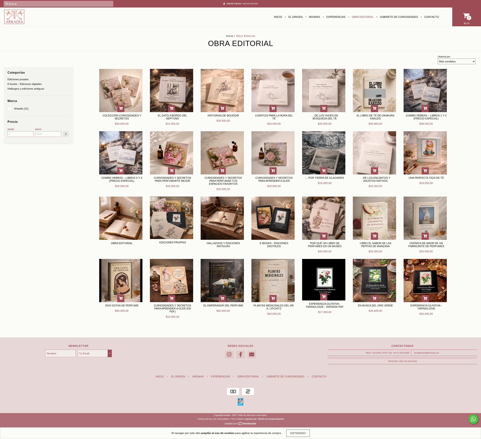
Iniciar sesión (250, 4)
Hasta (38, 129)
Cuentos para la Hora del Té (274, 117)
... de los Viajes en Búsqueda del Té (325, 117)
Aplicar (66, 134)
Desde (11, 129)
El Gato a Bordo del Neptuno (172, 117)
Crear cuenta (234, 4)
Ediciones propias (18, 79)
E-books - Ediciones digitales (25, 83)
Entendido (298, 433)
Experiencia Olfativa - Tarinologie (426, 307)
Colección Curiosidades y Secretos (122, 117)
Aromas (314, 16)
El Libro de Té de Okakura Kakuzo (375, 117)
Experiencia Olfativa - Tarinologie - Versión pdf (325, 305)
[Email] (251, 355)
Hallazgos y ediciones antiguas (26, 88)
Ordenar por (444, 56)
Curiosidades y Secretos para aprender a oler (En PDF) (172, 308)
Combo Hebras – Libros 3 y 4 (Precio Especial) (121, 179)
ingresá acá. (251, 419)
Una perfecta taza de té (426, 177)
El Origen (295, 16)
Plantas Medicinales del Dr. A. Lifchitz (273, 307)
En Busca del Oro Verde (375, 305)
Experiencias (335, 16)
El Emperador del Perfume (223, 305)
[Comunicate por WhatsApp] (473, 419)
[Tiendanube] (240, 424)
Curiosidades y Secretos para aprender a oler (274, 179)
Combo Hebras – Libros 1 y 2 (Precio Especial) (426, 117)
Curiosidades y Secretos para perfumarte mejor (172, 179)
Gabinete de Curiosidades (398, 16)
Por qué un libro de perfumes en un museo (325, 245)
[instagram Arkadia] (229, 355)
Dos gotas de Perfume (121, 305)
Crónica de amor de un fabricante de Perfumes (426, 245)
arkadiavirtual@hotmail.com (426, 353)
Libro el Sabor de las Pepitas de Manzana (375, 245)
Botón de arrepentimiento (271, 419)
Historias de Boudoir (223, 115)
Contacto (431, 16)
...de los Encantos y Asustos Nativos (375, 179)
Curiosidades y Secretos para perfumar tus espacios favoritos (223, 180)
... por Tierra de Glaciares (324, 177)
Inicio (278, 16)
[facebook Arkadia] (240, 355)
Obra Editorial (362, 16)
